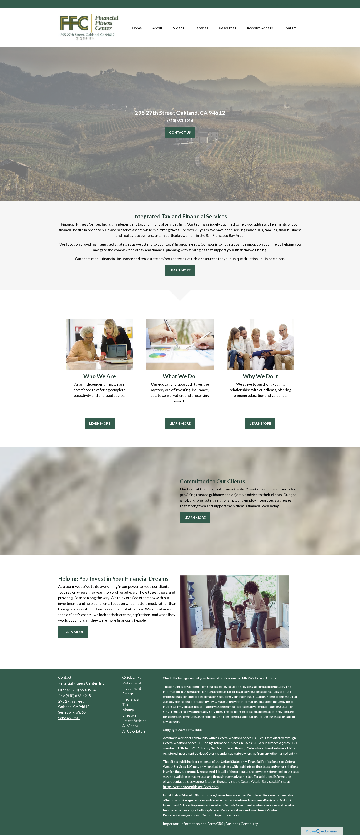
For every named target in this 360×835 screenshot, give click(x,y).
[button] (157, 28)
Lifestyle (129, 715)
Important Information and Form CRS (193, 823)
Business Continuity (241, 823)
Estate (127, 693)
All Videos (130, 725)
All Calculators (134, 731)
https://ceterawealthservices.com (191, 786)
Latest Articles (134, 720)
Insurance (130, 699)
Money (128, 709)
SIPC (192, 748)
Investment (131, 688)
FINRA (181, 748)
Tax (125, 704)
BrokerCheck (265, 678)
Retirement (131, 683)
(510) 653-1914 (286, 4)
